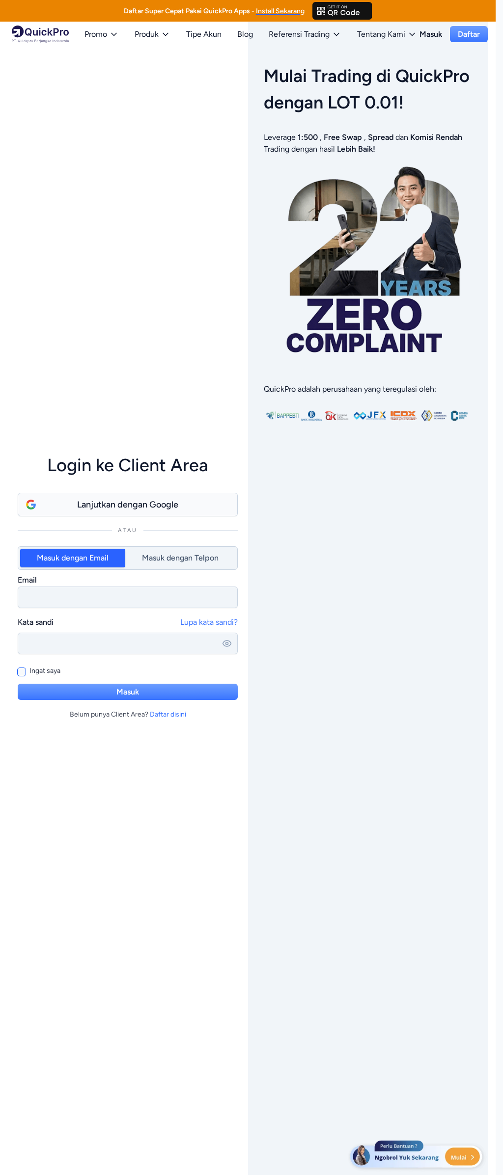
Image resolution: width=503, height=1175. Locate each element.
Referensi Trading (299, 34)
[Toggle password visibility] (227, 643)
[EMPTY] (342, 11)
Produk (147, 34)
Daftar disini (168, 714)
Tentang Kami (381, 34)
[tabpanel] (128, 591)
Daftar (469, 34)
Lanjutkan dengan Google (127, 504)
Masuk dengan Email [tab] (73, 557)
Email (27, 580)
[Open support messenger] (417, 1155)
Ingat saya (44, 671)
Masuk (430, 34)
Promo (95, 34)
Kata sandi (36, 622)
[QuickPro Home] (40, 34)
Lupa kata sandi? (209, 622)
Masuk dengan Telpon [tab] (180, 557)
